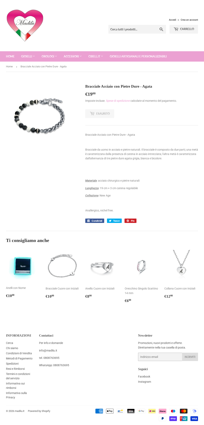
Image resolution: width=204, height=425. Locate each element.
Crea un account (189, 19)
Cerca (9, 343)
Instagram (144, 381)
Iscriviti (190, 356)
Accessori (71, 56)
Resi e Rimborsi (15, 368)
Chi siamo (12, 348)
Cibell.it (94, 56)
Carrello (186, 29)
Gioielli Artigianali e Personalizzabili (138, 56)
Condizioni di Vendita (19, 353)
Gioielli (27, 56)
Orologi (48, 56)
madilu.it (19, 411)
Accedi (172, 19)
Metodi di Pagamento (19, 358)
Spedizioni (12, 363)
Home (10, 56)
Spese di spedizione (118, 100)
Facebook (144, 376)
